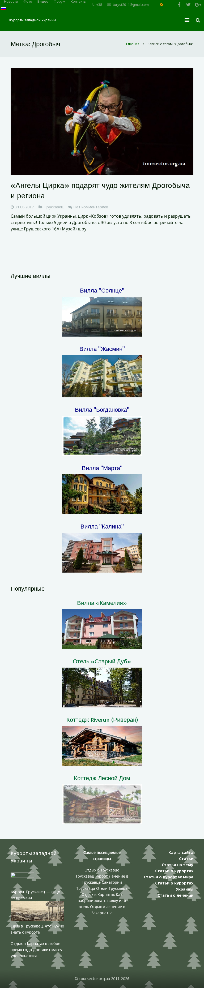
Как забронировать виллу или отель (102, 900)
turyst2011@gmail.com (131, 4)
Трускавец (53, 206)
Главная (132, 43)
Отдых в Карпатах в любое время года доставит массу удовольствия (36, 949)
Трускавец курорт (92, 876)
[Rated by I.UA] (22, 876)
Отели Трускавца (112, 888)
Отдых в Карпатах (98, 894)
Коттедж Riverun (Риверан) (102, 719)
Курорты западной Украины (32, 20)
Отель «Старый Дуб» (102, 661)
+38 (99, 4)
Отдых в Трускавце (101, 870)
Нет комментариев (90, 206)
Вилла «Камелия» (102, 602)
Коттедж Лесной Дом (102, 777)
